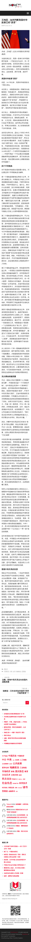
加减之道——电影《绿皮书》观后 (14, 732)
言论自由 (20, 787)
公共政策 (17, 763)
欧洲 (20, 775)
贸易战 (24, 671)
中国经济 (6, 671)
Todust (9, 804)
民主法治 (6, 778)
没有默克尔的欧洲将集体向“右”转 (14, 714)
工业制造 (23, 768)
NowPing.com (14, 932)
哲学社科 (5, 768)
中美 (11, 671)
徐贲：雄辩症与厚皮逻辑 (11, 876)
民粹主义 (20, 779)
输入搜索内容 (6, 700)
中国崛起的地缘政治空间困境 (13, 743)
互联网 (17, 760)
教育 (26, 771)
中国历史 (12, 756)
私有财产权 (15, 783)
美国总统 (11, 787)
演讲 (24, 779)
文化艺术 (6, 775)
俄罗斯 (10, 763)
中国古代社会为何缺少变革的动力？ (15, 865)
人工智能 (23, 760)
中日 (4, 759)
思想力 (6, 669)
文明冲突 (14, 775)
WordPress (25, 934)
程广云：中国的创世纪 (11, 851)
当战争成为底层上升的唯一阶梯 (13, 873)
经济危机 (5, 787)
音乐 (17, 791)
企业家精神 (5, 764)
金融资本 (12, 791)
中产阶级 (5, 756)
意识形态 (19, 771)
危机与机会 (7, 735)
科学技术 (23, 783)
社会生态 (7, 782)
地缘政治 (18, 671)
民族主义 (15, 779)
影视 (12, 771)
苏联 (16, 787)
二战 (13, 760)
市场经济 (6, 771)
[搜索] (27, 702)
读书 (25, 787)
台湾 (14, 671)
